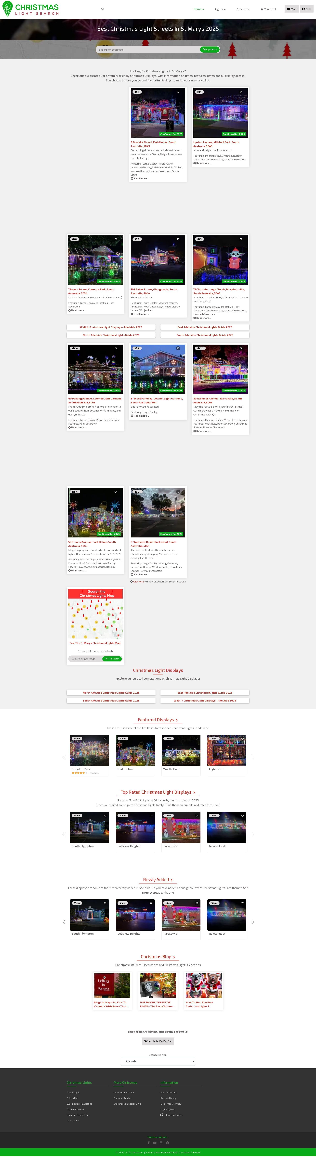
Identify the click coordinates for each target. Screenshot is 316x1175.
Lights (219, 9)
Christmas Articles (123, 1098)
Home (197, 9)
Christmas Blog (156, 956)
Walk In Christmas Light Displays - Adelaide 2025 (111, 327)
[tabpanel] (89, 755)
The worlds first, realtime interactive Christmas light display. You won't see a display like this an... (154, 553)
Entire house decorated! (145, 406)
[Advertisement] (95, 110)
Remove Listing (168, 1098)
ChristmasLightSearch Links (127, 1103)
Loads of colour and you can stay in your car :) (95, 297)
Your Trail (270, 9)
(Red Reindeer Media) (167, 1152)
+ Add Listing (73, 1120)
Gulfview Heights (129, 846)
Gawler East (217, 846)
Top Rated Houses (75, 1109)
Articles (241, 9)
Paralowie (170, 846)
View (77, 738)
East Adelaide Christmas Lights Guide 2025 (205, 327)
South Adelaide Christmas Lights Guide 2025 (205, 334)
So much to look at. (142, 297)
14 (76, 491)
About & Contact (168, 1092)
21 (138, 491)
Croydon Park (81, 769)
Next (251, 755)
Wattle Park (171, 769)
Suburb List (72, 1098)
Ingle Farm (216, 769)
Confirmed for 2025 (171, 134)
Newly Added (156, 879)
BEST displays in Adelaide (79, 1103)
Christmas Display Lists (78, 1115)
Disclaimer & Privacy (170, 1103)
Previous (64, 755)
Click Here (138, 581)
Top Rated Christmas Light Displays (156, 791)
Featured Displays (156, 719)
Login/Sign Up (167, 1109)
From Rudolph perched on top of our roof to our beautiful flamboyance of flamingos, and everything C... (94, 410)
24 (201, 348)
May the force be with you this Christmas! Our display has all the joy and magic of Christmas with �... (218, 410)
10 (76, 348)
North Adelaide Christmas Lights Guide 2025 (111, 334)
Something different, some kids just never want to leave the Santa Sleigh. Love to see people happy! (156, 154)
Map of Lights (73, 1092)
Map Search (211, 49)
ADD (308, 8)
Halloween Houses (173, 1115)
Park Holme (125, 769)
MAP (294, 8)
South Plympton (83, 846)
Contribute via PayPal (159, 1041)
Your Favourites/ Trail (124, 1092)
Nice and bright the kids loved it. (212, 150)
